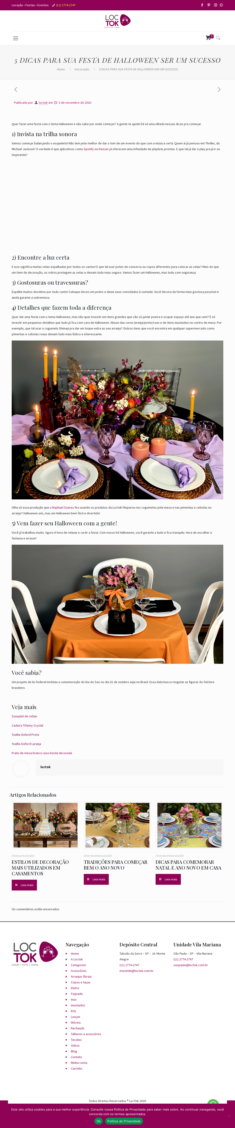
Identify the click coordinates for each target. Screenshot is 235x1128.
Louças (75, 1017)
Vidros (75, 1045)
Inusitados (78, 1005)
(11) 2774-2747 (66, 5)
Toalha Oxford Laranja (26, 744)
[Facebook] (202, 5)
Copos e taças (80, 982)
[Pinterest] (209, 5)
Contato (76, 1057)
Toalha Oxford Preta (25, 735)
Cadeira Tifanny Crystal (27, 725)
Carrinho (76, 1068)
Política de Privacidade (124, 1121)
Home (61, 69)
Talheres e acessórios (86, 1034)
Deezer (104, 149)
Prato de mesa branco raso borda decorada (42, 753)
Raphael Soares (63, 507)
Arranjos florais (81, 976)
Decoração (82, 69)
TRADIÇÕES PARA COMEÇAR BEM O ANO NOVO (115, 865)
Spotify (89, 149)
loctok (43, 102)
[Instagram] (215, 5)
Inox (73, 999)
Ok (99, 1121)
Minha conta (79, 1063)
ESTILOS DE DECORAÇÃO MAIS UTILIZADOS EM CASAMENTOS (40, 867)
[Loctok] (117, 20)
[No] (229, 1116)
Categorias (78, 965)
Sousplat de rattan (24, 716)
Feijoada (77, 994)
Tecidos (76, 1040)
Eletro (75, 988)
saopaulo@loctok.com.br (190, 965)
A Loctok (77, 959)
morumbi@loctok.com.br (137, 971)
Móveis (76, 1022)
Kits (73, 1011)
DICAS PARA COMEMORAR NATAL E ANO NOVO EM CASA (188, 865)
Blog (74, 1051)
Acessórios (79, 971)
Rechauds (77, 1028)
